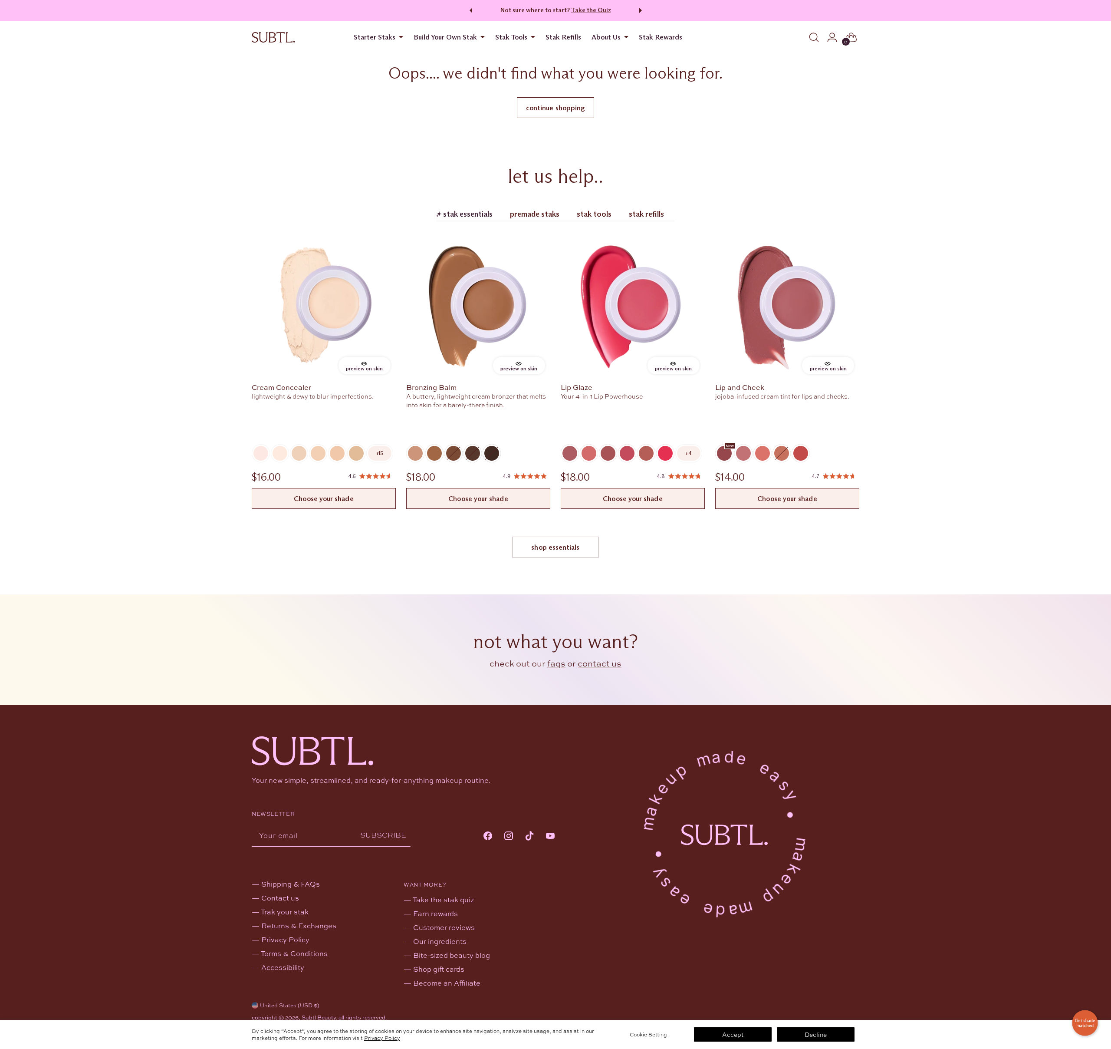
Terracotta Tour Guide (762, 453)
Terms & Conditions (294, 953)
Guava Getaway (801, 453)
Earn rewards (435, 913)
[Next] (641, 10)
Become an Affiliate (446, 983)
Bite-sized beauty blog (451, 955)
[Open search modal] (813, 37)
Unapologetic (665, 453)
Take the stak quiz (443, 899)
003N (299, 453)
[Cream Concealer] (324, 307)
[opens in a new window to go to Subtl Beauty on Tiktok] (529, 837)
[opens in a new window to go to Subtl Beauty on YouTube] (550, 837)
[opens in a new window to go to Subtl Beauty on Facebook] (488, 837)
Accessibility (282, 967)
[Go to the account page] (832, 37)
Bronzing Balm (431, 387)
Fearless (608, 453)
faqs (556, 663)
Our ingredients (440, 941)
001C (261, 453)
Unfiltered (646, 453)
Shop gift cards (438, 969)
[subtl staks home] (273, 37)
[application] (1085, 1023)
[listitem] (379, 453)
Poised (589, 453)
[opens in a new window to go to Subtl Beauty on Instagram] (508, 837)
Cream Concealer (281, 387)
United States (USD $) (289, 1005)
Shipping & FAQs (290, 884)
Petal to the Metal (724, 453)
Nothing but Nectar (781, 453)
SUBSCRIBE (383, 835)
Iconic (570, 453)
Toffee (453, 453)
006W (356, 453)
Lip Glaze (576, 387)
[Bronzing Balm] (478, 307)
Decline (816, 1034)
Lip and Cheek (739, 387)
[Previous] (469, 10)
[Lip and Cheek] (787, 307)
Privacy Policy (382, 1038)
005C (337, 453)
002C (280, 453)
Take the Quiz (591, 10)
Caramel (434, 453)
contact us (599, 663)
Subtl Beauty (319, 1017)
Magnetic (627, 453)
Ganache (492, 453)
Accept (732, 1034)
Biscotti (415, 453)
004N (318, 453)
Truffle (472, 453)
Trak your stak (285, 912)
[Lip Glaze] (633, 307)
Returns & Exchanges (298, 925)
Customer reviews (444, 927)
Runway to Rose (743, 453)
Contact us (280, 898)
